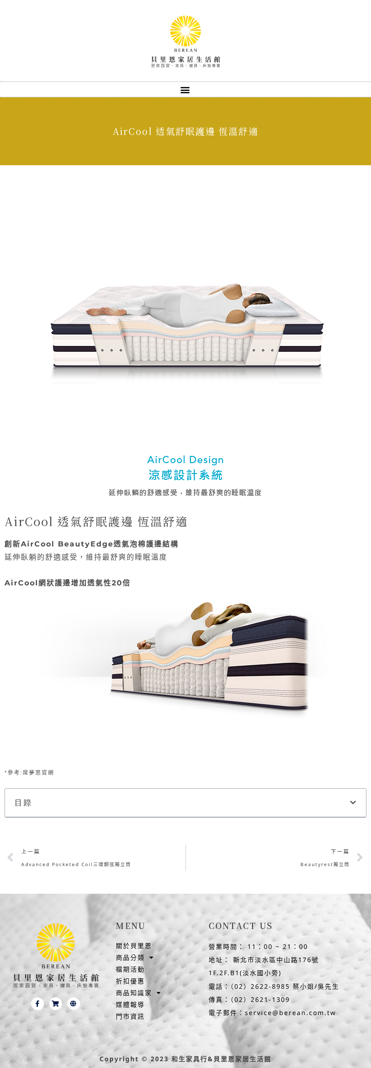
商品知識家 (134, 992)
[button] (186, 89)
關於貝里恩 (134, 945)
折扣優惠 (130, 981)
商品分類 (130, 957)
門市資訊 (130, 1016)
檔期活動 (130, 969)
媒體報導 (130, 1004)
